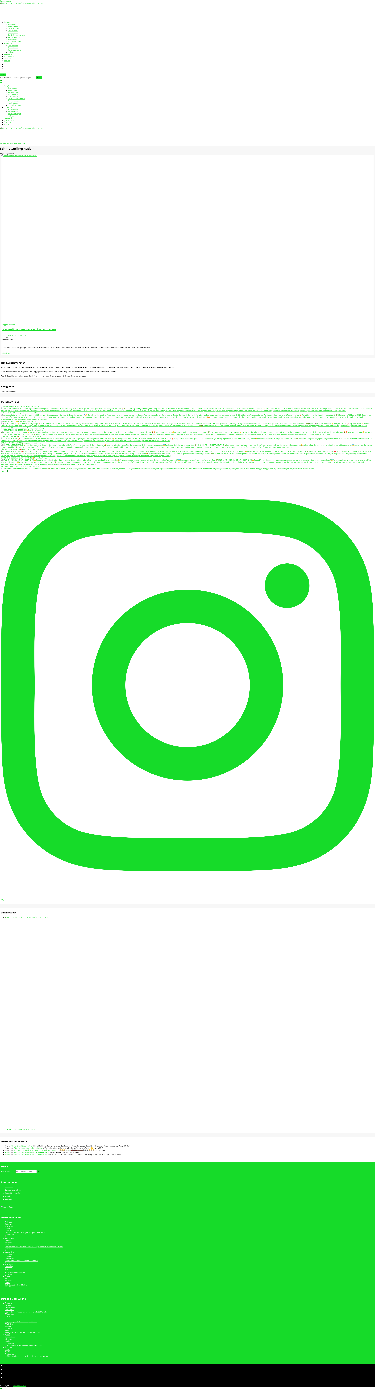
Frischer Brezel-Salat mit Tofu (21, 1146)
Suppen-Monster (14, 26)
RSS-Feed (8, 1199)
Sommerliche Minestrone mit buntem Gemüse (29, 329)
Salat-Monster (13, 24)
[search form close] (1, 80)
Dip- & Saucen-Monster (16, 35)
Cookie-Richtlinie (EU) (13, 1193)
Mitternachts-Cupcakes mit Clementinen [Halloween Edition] (36, 1150)
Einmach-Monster (14, 41)
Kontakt (7, 61)
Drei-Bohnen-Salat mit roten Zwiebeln (19, 1345)
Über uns (7, 59)
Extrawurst (8, 43)
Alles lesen (6, 353)
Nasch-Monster (13, 39)
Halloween (12, 52)
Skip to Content (5, 1)
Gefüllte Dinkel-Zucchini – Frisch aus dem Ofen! (22, 1356)
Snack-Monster (13, 28)
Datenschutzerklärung (13, 1190)
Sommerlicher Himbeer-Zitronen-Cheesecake (30, 1152)
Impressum (9, 1187)
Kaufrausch (8, 54)
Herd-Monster (13, 31)
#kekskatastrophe (14, 50)
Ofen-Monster (13, 33)
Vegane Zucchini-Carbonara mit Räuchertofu (21, 1312)
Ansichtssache (9, 56)
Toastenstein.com (19, 1386)
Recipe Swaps (13, 48)
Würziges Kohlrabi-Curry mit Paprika (18, 1332)
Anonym (8, 1152)
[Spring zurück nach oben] (1, 1388)
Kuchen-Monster (14, 37)
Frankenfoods (13, 46)
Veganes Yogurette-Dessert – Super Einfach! (21, 1322)
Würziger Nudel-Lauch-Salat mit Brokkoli (28, 1148)
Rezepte (7, 22)
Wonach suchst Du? (7, 78)
